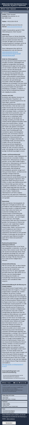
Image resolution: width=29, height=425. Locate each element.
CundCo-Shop (5, 398)
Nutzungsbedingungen (8, 378)
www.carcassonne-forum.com (10, 53)
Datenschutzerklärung (20, 378)
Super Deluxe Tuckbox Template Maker (10, 406)
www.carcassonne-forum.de (14, 26)
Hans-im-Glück (5, 397)
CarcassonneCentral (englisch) (8, 411)
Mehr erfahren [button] (11, 419)
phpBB (8, 387)
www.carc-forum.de (7, 55)
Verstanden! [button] (9, 423)
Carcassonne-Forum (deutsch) (8, 410)
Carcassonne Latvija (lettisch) (8, 412)
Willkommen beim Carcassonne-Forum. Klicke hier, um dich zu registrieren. (14, 4)
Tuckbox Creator (5, 405)
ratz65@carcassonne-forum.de (14, 25)
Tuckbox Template (6, 403)
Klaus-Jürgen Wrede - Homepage (9, 399)
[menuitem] (27, 8)
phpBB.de (15, 388)
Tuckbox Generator (6, 404)
